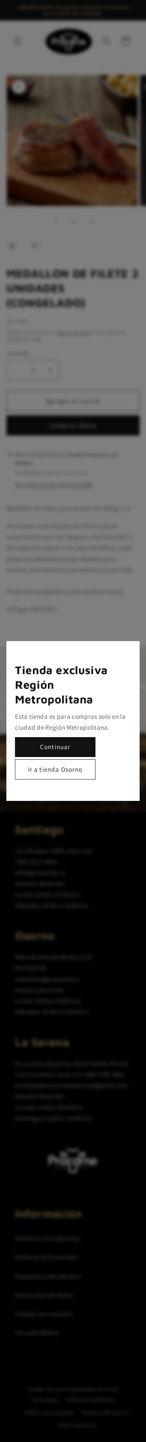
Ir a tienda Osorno (55, 769)
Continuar (55, 746)
